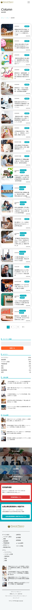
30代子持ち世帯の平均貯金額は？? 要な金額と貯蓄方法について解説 (18, 401)
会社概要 (18, 537)
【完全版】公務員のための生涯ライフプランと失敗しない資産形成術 (18, 583)
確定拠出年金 (6, 547)
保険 (16, 368)
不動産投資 (16, 363)
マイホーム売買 (16, 361)
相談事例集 (16, 370)
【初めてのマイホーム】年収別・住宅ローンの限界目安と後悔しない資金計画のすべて (18, 568)
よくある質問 (19, 543)
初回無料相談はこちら (16, 497)
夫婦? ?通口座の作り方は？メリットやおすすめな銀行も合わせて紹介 (19, 388)
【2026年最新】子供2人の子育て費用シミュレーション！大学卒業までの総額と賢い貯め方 (18, 573)
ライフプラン (16, 357)
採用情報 (18, 540)
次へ (23, 326)
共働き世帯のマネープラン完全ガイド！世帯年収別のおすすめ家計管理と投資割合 (18, 579)
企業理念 (18, 534)
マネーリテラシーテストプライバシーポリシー (16, 595)
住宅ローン (6, 545)
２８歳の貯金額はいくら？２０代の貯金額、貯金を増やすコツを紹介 (18, 394)
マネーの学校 (19, 546)
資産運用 (16, 359)
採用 (16, 372)
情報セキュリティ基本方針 (16, 593)
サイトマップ (16, 598)
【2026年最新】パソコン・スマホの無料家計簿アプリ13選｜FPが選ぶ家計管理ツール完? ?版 (19, 382)
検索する (12, 348)
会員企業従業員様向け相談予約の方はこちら (16, 516)
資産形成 (6, 556)
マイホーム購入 (7, 536)
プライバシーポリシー (16, 591)
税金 (16, 366)
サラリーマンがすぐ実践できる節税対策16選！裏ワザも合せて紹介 (18, 407)
